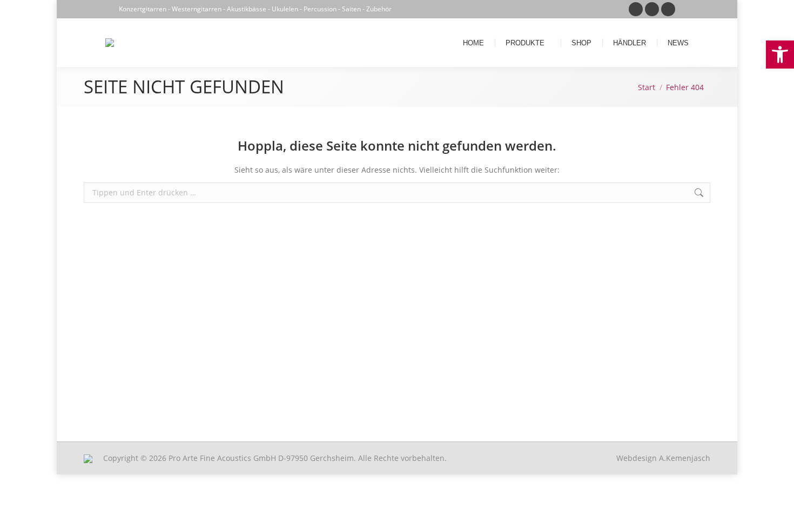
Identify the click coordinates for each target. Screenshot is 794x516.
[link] (780, 54)
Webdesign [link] (663, 458)
